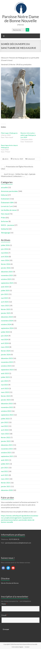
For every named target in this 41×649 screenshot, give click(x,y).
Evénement (31, 159)
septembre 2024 (7, 328)
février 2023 (5, 396)
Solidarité (4, 229)
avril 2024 (5, 343)
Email (4, 615)
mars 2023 (5, 392)
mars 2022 (5, 434)
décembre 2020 (7, 490)
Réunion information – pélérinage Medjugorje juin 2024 (28, 135)
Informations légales (17, 647)
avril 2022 (5, 430)
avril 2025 (5, 302)
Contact (27, 647)
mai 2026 (4, 253)
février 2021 (5, 483)
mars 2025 (5, 305)
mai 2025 (4, 298)
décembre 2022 (7, 403)
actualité (4, 187)
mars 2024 (5, 347)
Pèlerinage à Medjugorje (9, 133)
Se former (4, 221)
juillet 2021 (5, 464)
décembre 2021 (7, 445)
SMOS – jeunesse (7, 225)
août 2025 (5, 287)
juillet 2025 (5, 290)
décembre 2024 (7, 317)
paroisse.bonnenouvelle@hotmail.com (18, 543)
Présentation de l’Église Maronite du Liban (17, 167)
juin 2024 (4, 336)
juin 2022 (4, 422)
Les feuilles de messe (8, 210)
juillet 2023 (5, 377)
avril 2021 (5, 475)
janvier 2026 (5, 268)
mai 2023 (4, 385)
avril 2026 (5, 256)
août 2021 (5, 460)
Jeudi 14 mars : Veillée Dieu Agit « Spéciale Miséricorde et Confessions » (18, 175)
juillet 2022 (5, 419)
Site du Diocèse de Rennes (10, 583)
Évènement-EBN (7, 202)
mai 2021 (4, 471)
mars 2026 (5, 260)
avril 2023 (5, 388)
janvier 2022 (5, 441)
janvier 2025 (5, 313)
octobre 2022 (6, 411)
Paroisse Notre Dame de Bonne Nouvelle (20, 18)
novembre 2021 (7, 449)
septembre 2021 (7, 456)
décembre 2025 (7, 272)
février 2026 (5, 264)
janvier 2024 (5, 354)
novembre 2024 (7, 321)
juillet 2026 (5, 245)
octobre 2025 (6, 279)
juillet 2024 (5, 332)
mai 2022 (4, 426)
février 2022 (5, 437)
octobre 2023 (6, 366)
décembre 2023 (7, 358)
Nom (4, 604)
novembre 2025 (7, 275)
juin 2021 (4, 468)
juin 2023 (4, 381)
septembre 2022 (7, 415)
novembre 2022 (7, 407)
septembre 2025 (7, 283)
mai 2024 (4, 339)
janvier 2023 (5, 400)
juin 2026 (4, 249)
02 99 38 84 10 (14, 539)
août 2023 (5, 373)
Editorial (4, 195)
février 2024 (5, 351)
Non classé (5, 214)
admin (6, 159)
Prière (3, 218)
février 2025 (5, 309)
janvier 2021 (5, 486)
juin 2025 (4, 294)
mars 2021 (5, 479)
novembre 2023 (7, 362)
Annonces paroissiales (9, 191)
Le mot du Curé (6, 206)
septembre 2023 (7, 370)
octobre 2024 (6, 324)
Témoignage (5, 233)
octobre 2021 (6, 452)
